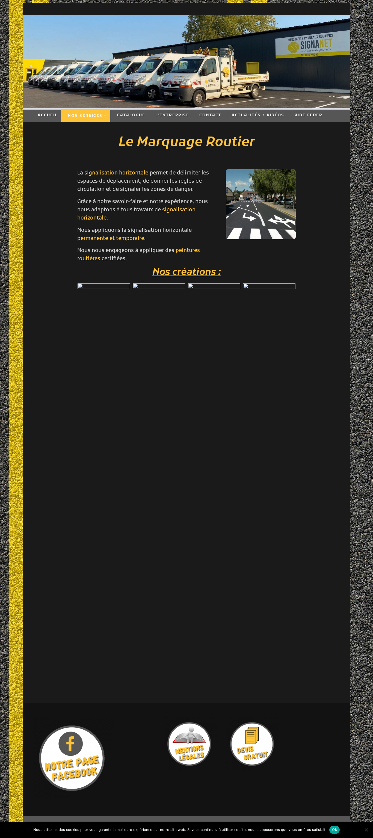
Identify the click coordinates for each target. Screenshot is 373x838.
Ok (334, 829)
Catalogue (131, 115)
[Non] (366, 830)
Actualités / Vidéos (258, 115)
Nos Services (85, 116)
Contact (210, 115)
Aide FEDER (308, 115)
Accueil (48, 115)
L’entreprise (172, 115)
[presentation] (70, 490)
